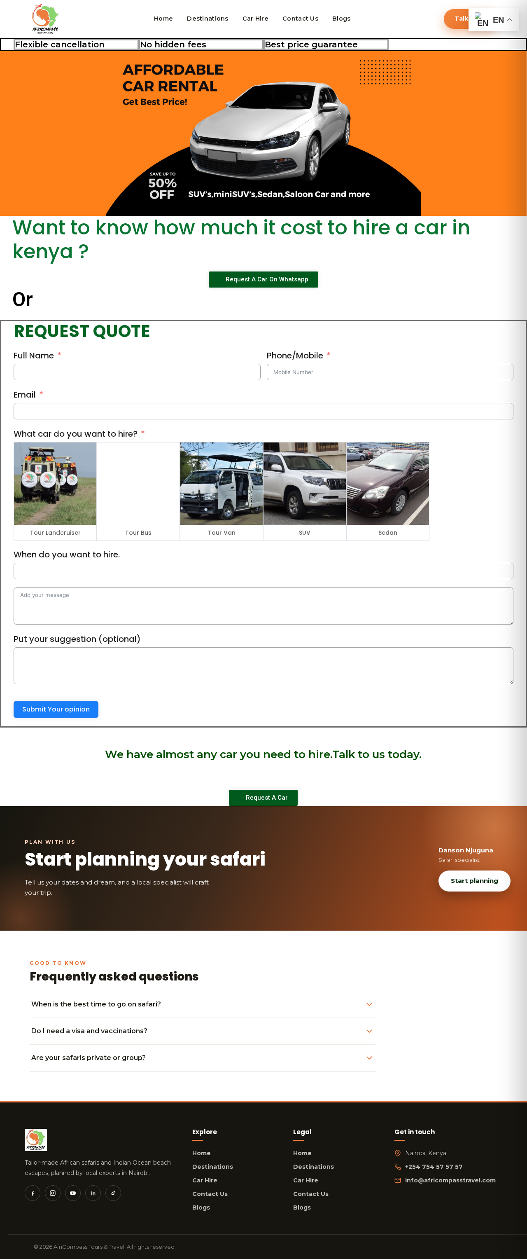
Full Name (34, 355)
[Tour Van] (221, 483)
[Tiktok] (113, 1193)
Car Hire (204, 1180)
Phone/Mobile (295, 355)
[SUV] (305, 483)
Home (201, 1153)
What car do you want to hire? (76, 434)
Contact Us (210, 1194)
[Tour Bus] (138, 483)
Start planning (474, 881)
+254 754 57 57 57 (434, 1166)
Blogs (201, 1207)
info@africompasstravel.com (450, 1180)
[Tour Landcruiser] (55, 483)
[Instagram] (53, 1193)
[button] (8, 134)
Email (25, 394)
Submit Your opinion (56, 709)
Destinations (212, 1166)
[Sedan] (388, 483)
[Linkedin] (93, 1193)
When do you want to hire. (67, 554)
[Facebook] (32, 1193)
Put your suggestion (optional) (77, 639)
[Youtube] (73, 1193)
